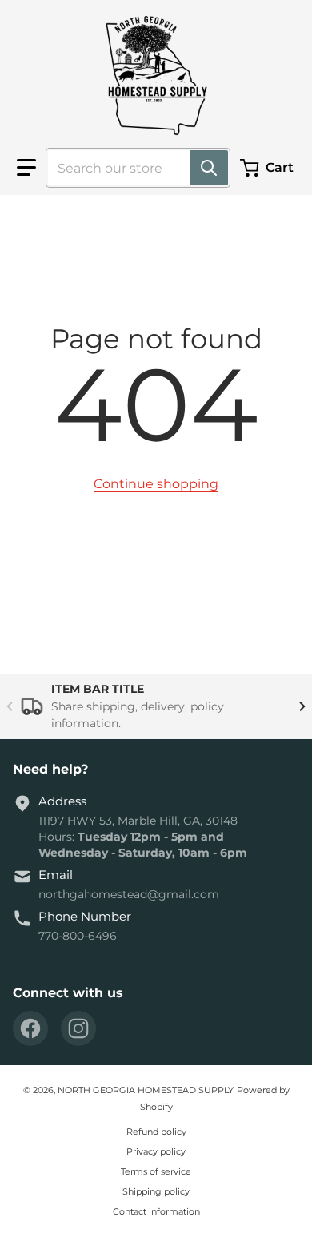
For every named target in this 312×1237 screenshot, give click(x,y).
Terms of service (156, 1171)
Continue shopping (156, 483)
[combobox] (131, 167)
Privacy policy (156, 1151)
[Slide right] (302, 706)
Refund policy (156, 1131)
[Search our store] (209, 167)
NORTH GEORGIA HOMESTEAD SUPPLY (146, 1090)
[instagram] (78, 1028)
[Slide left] (9, 706)
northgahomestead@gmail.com (128, 894)
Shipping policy (156, 1191)
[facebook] (30, 1028)
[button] (26, 168)
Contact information (156, 1211)
